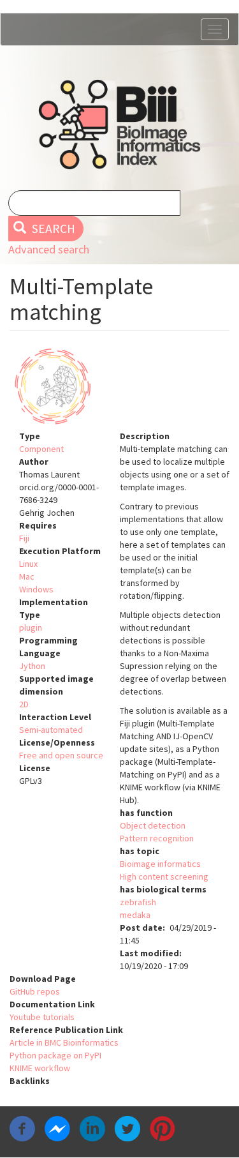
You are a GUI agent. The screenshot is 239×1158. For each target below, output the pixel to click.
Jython (32, 666)
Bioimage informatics (160, 863)
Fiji (24, 538)
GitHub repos (35, 991)
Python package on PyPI (55, 1055)
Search (52, 228)
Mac (26, 576)
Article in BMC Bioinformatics (64, 1042)
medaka (135, 915)
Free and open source (61, 755)
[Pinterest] (162, 1128)
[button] (119, 386)
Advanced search (48, 249)
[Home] (119, 124)
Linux (28, 563)
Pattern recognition (157, 838)
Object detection (152, 825)
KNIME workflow (40, 1068)
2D (24, 704)
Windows (36, 589)
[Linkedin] (92, 1128)
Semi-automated (51, 729)
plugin (30, 627)
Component (41, 449)
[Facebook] (22, 1128)
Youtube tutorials (42, 1017)
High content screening (164, 876)
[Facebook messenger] (57, 1128)
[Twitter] (127, 1128)
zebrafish (138, 902)
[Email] (197, 1128)
